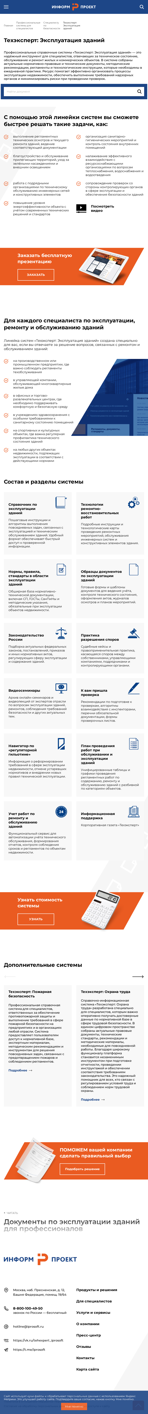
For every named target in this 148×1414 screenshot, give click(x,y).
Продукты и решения (96, 1290)
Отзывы (83, 1347)
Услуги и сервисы (93, 1313)
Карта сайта (87, 1369)
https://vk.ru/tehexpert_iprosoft (38, 1340)
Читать (12, 1213)
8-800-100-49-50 (28, 1308)
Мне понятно (74, 1406)
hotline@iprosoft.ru (28, 1326)
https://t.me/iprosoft (29, 1349)
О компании (87, 1324)
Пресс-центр (88, 1335)
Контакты (85, 1358)
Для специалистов (94, 1301)
